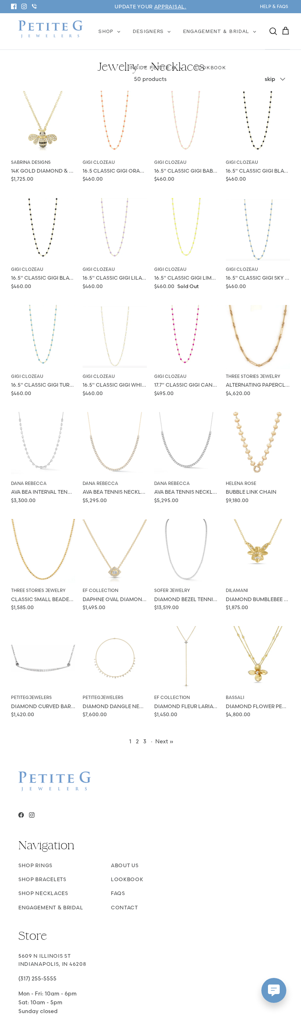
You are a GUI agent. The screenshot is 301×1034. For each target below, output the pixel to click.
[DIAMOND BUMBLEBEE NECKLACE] (258, 551)
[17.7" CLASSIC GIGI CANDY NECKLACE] (186, 337)
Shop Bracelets (42, 879)
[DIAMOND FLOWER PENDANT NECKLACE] (258, 658)
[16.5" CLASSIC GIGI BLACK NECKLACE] (258, 123)
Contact (124, 907)
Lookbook (127, 879)
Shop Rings (35, 865)
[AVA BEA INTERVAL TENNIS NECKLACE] (43, 444)
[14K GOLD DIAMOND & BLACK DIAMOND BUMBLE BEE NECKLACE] (43, 123)
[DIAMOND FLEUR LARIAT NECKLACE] (186, 658)
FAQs (118, 893)
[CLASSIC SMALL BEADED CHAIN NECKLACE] (43, 551)
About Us (125, 865)
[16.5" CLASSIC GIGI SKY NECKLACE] (258, 230)
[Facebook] (14, 6)
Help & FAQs (274, 6)
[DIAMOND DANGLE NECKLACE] (115, 658)
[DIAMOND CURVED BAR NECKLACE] (43, 658)
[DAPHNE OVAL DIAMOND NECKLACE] (115, 551)
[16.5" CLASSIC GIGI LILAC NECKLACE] (115, 230)
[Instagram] (24, 6)
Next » (164, 741)
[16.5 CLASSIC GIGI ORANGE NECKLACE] (115, 123)
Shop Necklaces (43, 893)
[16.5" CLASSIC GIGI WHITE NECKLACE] (115, 337)
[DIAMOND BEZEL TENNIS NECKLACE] (186, 551)
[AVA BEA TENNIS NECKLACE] (115, 444)
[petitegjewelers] (50, 29)
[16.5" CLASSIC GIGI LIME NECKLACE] (186, 230)
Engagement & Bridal (50, 907)
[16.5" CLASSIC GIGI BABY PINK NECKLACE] (186, 123)
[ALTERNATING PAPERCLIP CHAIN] (258, 337)
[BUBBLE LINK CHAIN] (258, 444)
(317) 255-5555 (37, 978)
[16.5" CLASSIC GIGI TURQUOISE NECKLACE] (43, 337)
